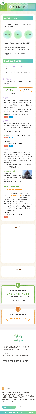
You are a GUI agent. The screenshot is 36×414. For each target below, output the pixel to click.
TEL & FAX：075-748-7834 (16, 361)
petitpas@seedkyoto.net (17, 189)
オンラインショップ (9, 407)
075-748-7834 (10, 91)
